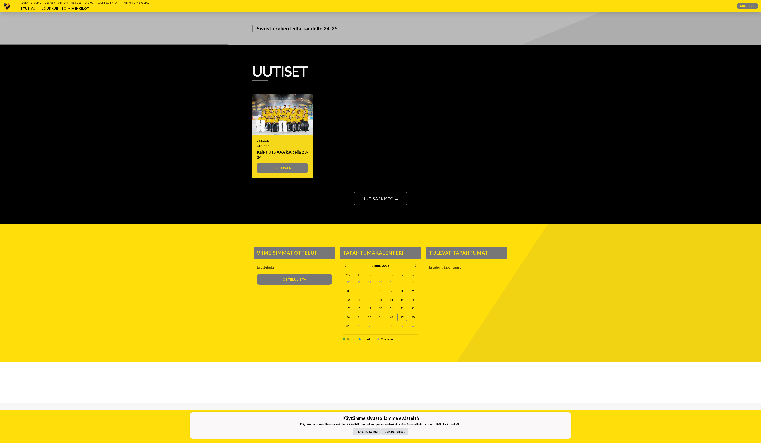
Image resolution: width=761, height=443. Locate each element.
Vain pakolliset (395, 431)
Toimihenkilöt (75, 8)
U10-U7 (89, 2)
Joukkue (50, 8)
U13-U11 (76, 2)
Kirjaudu (747, 5)
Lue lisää (282, 168)
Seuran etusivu (31, 2)
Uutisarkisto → (380, 198)
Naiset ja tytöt (108, 2)
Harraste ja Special (135, 2)
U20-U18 (50, 2)
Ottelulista (294, 279)
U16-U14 (63, 2)
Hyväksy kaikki (367, 431)
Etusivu (28, 8)
